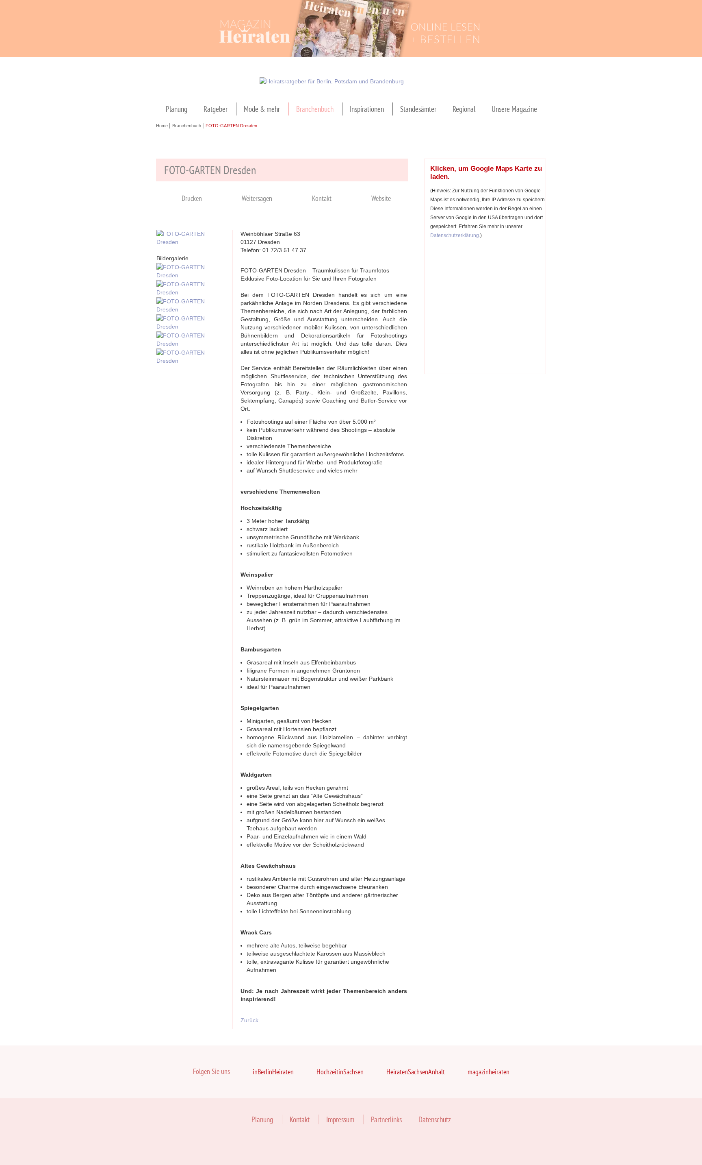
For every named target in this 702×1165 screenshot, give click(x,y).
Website (381, 198)
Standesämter (418, 109)
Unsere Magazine (514, 109)
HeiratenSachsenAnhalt (415, 1072)
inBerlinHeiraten (273, 1072)
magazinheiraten (488, 1072)
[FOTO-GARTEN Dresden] (190, 242)
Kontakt (322, 198)
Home (162, 125)
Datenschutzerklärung (454, 235)
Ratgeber (216, 109)
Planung (176, 109)
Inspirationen (367, 109)
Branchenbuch (315, 109)
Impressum (340, 1119)
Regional (464, 109)
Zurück (249, 1020)
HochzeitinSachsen (340, 1072)
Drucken (192, 198)
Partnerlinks (386, 1119)
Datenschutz (434, 1119)
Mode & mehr (262, 109)
